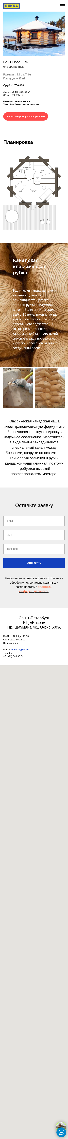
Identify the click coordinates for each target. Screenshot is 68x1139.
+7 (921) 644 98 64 (13, 656)
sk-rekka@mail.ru (20, 649)
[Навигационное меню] (62, 5)
